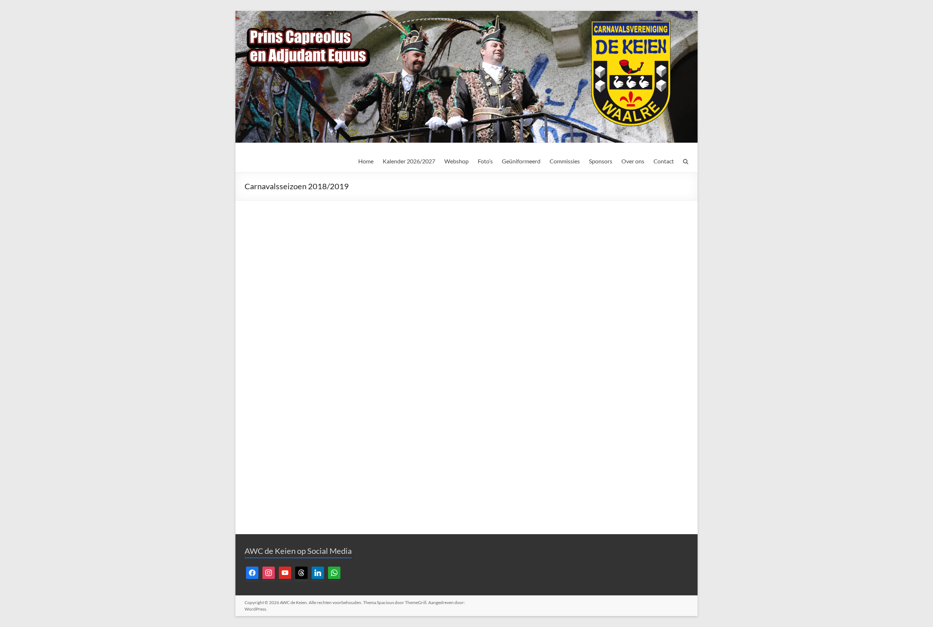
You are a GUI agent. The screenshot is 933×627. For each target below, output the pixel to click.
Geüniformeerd (521, 161)
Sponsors (600, 161)
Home (366, 161)
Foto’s (485, 161)
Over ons (632, 161)
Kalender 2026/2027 (409, 161)
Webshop (456, 161)
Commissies (565, 161)
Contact (663, 161)
